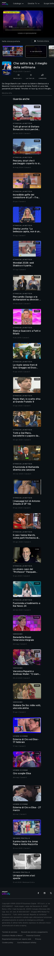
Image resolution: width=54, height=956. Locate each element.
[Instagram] (44, 893)
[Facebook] (38, 893)
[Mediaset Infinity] (5, 4)
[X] (51, 893)
